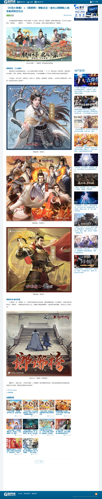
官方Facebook (12, 390)
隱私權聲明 (27, 493)
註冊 (96, 1)
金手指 (20, 493)
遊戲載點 (10, 392)
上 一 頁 (39, 461)
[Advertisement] (39, 478)
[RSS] (96, 494)
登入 (93, 1)
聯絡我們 (34, 493)
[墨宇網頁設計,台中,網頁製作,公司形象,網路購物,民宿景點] (86, 20)
